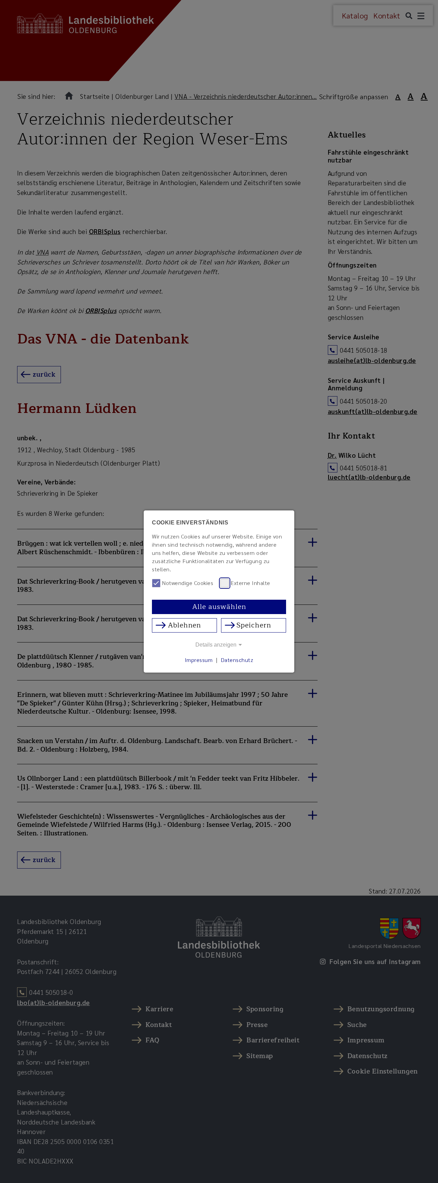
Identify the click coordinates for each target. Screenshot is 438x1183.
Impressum (199, 659)
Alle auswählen (219, 606)
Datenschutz (237, 659)
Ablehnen (184, 625)
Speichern (253, 625)
